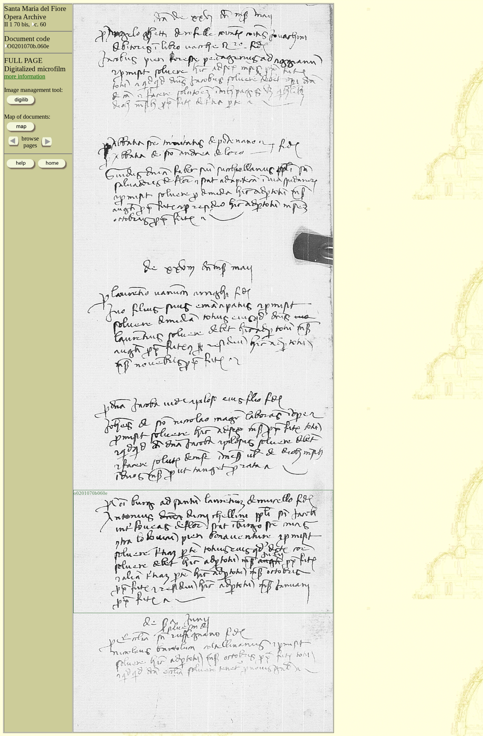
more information (24, 76)
